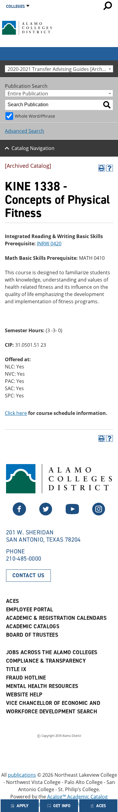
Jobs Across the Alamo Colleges (51, 652)
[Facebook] (45, 514)
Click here (16, 413)
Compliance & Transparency (46, 660)
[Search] (106, 104)
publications (22, 775)
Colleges (15, 6)
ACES (12, 601)
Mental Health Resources (42, 686)
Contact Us (28, 575)
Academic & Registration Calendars (56, 618)
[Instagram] (98, 514)
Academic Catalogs (32, 626)
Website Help (24, 694)
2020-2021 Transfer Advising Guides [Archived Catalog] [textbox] (60, 69)
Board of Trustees (32, 634)
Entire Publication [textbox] (28, 93)
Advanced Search (24, 131)
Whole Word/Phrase (35, 116)
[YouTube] (72, 514)
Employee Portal (29, 609)
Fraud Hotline (26, 677)
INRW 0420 (49, 243)
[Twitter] (19, 514)
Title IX (16, 669)
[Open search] (107, 6)
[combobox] (59, 68)
